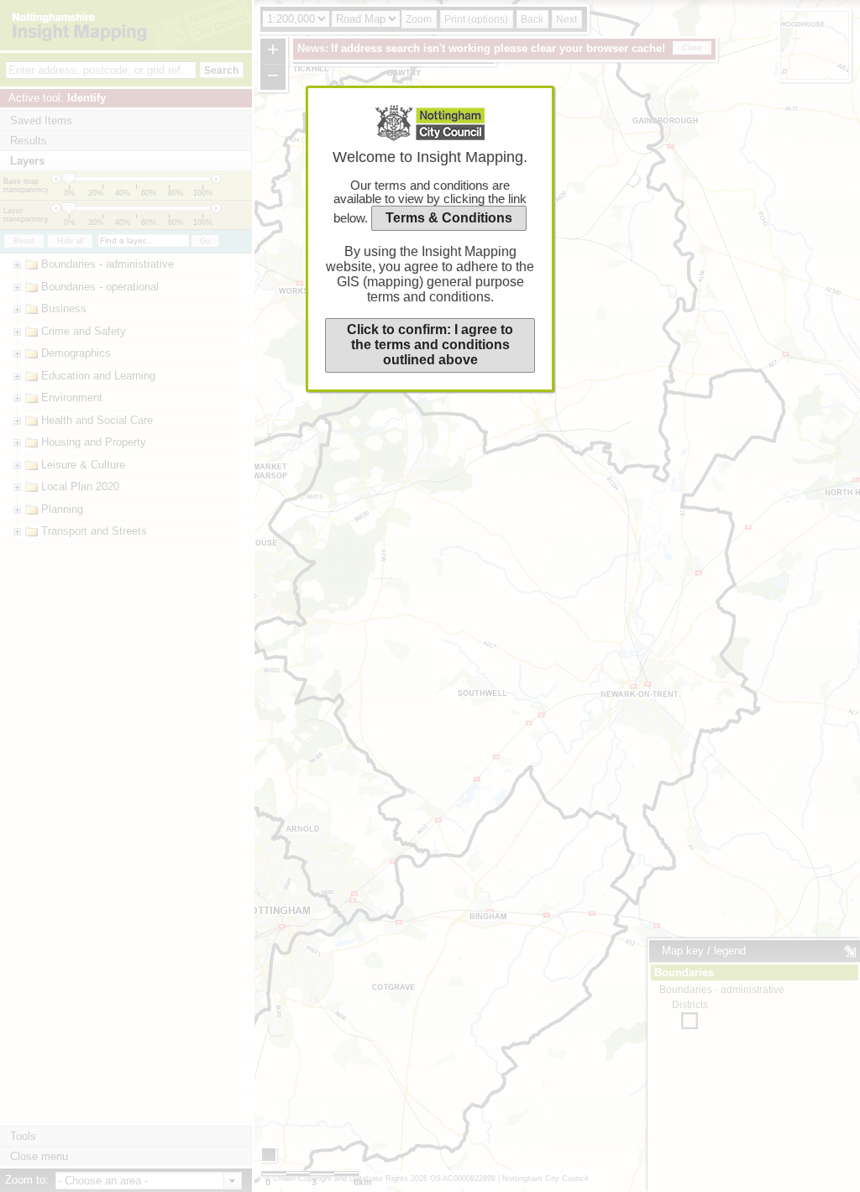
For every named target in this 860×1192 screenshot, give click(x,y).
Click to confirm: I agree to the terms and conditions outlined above (430, 344)
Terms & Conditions (448, 218)
